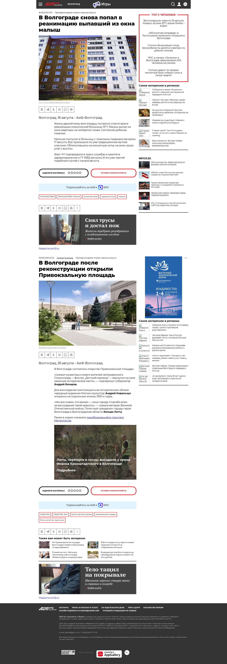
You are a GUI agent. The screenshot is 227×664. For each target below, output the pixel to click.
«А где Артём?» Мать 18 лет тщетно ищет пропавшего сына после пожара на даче (169, 378)
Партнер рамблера (85, 652)
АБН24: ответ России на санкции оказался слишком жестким (167, 173)
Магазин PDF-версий (153, 608)
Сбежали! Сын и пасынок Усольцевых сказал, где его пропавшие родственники (170, 327)
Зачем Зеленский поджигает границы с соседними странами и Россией (167, 185)
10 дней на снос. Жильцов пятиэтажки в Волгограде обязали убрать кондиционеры (67, 554)
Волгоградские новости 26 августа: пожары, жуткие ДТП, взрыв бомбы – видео (164, 23)
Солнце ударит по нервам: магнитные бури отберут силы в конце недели (163, 73)
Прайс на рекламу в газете (85, 608)
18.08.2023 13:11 (45, 12)
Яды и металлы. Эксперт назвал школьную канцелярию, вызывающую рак (167, 143)
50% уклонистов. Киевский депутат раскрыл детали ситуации (168, 163)
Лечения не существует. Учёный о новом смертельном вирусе (168, 121)
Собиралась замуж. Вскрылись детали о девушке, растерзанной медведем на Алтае (168, 92)
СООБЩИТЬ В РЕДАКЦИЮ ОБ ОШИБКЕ (119, 611)
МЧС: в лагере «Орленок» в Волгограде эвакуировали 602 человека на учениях (163, 60)
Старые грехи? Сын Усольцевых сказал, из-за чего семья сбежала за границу (169, 133)
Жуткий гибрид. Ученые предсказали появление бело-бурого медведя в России (170, 368)
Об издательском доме (112, 608)
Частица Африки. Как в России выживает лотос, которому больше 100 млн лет (169, 337)
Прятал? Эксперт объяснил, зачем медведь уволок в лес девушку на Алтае (168, 102)
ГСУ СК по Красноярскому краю (54, 102)
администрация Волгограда (52, 347)
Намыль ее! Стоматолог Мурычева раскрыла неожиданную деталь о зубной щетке (168, 347)
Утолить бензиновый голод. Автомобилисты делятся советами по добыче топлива (163, 48)
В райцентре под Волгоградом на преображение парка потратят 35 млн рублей (117, 554)
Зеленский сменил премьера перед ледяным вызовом (168, 194)
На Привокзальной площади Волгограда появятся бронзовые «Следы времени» (68, 544)
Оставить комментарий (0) (113, 173)
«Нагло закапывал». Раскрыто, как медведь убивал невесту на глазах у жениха (169, 358)
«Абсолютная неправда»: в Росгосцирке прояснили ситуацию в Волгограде (163, 36)
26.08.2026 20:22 (46, 258)
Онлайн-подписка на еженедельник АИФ (79, 611)
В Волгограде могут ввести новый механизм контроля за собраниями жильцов (117, 544)
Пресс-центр (134, 608)
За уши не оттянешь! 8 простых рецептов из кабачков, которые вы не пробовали (170, 112)
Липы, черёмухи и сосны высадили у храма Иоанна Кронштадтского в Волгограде (93, 462)
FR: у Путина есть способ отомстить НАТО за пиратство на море (168, 204)
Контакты (63, 608)
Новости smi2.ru (49, 248)
